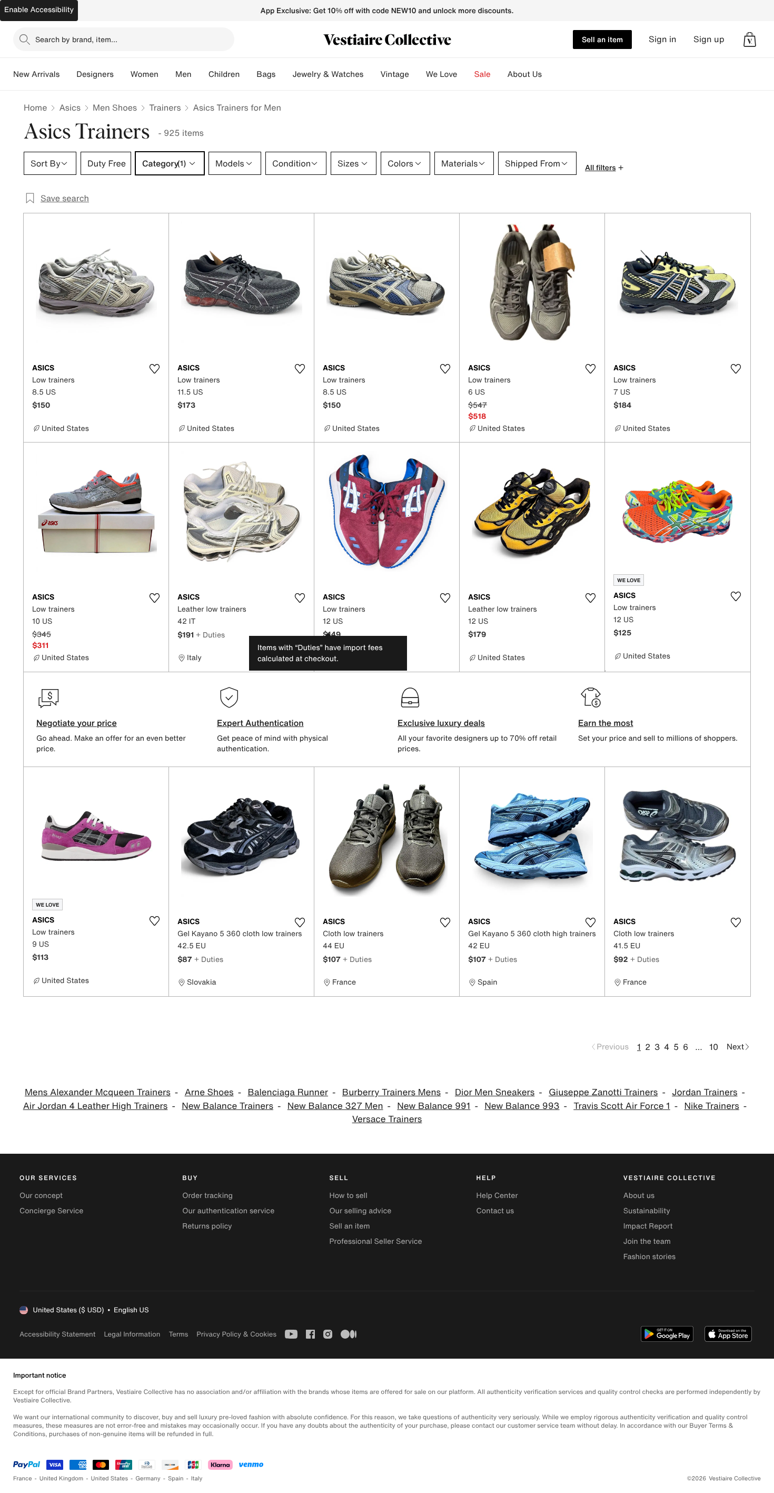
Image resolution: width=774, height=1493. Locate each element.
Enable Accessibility (39, 9)
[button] (749, 39)
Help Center (497, 1195)
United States (109, 1478)
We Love (442, 74)
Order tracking (207, 1195)
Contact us (495, 1210)
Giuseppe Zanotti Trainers (603, 1092)
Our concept (41, 1195)
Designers (95, 74)
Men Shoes (115, 107)
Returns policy (207, 1226)
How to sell (348, 1195)
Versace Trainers (387, 1119)
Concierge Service (51, 1210)
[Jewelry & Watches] (372, 74)
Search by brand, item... (76, 39)
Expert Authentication (260, 722)
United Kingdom (61, 1478)
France (22, 1478)
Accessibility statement (57, 1334)
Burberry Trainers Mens (391, 1092)
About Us (525, 74)
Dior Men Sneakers (494, 1092)
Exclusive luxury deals (441, 722)
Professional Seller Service (375, 1241)
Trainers (165, 107)
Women (144, 74)
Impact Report (648, 1226)
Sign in (663, 39)
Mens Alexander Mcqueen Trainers (98, 1092)
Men (183, 74)
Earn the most (605, 722)
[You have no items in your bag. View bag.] (749, 39)
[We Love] (466, 74)
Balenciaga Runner (287, 1092)
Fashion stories (649, 1256)
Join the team (647, 1241)
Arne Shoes (209, 1092)
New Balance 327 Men (335, 1106)
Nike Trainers (711, 1106)
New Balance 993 (521, 1106)
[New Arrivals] (68, 74)
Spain (176, 1478)
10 (713, 1046)
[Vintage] (417, 74)
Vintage (394, 74)
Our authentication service (228, 1210)
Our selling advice (360, 1210)
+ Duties (210, 634)
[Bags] (284, 74)
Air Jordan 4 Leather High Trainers (95, 1106)
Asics (70, 107)
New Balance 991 (433, 1106)
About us (638, 1195)
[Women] (167, 74)
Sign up (709, 39)
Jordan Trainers (704, 1092)
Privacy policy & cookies (236, 1334)
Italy (197, 1478)
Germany (148, 1478)
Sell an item (602, 39)
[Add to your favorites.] (154, 368)
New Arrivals (36, 74)
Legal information (132, 1334)
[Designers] (122, 74)
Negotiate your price (76, 722)
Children (224, 74)
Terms (178, 1334)
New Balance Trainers (227, 1106)
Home (35, 107)
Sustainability (646, 1210)
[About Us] (550, 74)
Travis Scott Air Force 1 (621, 1106)
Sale (482, 74)
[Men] (200, 74)
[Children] (248, 74)
